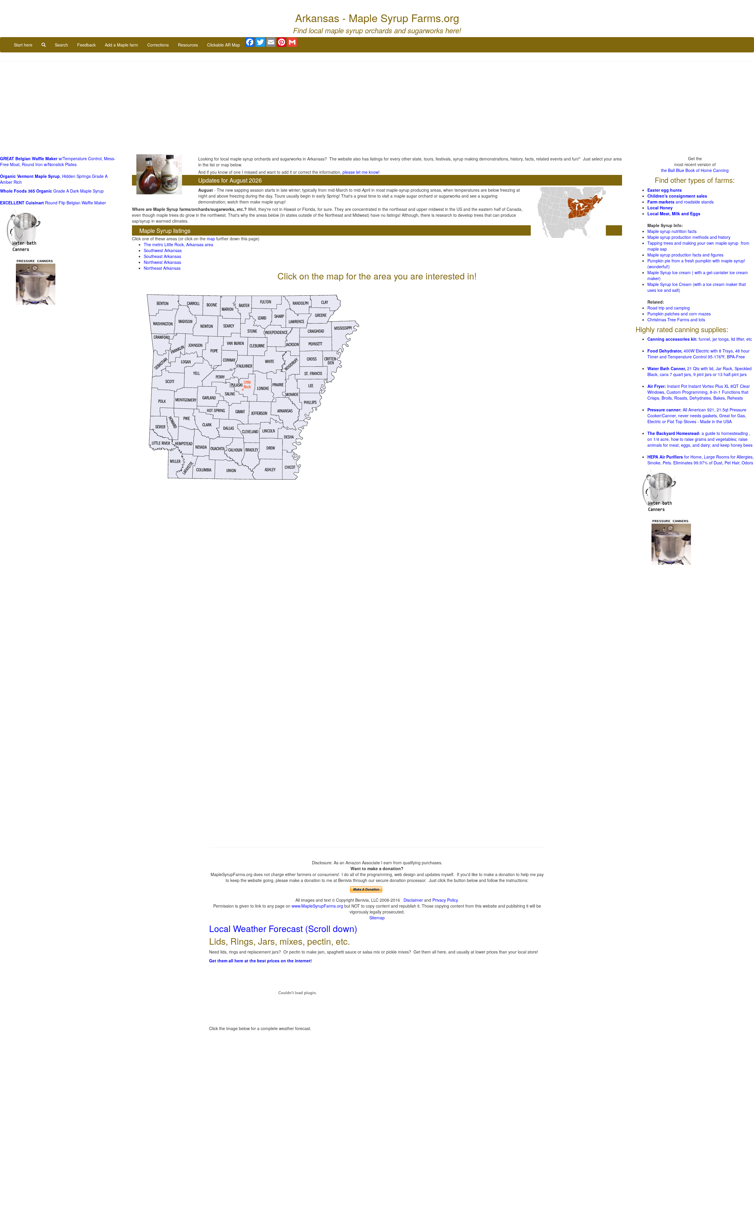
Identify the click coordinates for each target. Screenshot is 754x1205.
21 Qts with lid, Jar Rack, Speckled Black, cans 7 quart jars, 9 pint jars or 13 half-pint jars (699, 371)
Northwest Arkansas (162, 262)
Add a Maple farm (121, 45)
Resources (188, 45)
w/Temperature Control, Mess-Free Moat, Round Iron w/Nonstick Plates (57, 161)
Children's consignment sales (677, 195)
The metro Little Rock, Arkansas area (178, 244)
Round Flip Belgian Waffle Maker (53, 203)
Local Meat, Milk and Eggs (673, 213)
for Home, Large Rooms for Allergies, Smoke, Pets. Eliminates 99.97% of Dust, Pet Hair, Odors (700, 460)
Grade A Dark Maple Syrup (52, 191)
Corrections (158, 45)
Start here (23, 45)
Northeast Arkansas (162, 268)
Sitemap (377, 918)
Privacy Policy (445, 900)
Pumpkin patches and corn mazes (679, 313)
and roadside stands (680, 201)
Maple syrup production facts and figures (685, 254)
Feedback (86, 45)
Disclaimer (413, 900)
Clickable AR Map (223, 45)
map (211, 238)
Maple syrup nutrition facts (672, 231)
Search (61, 45)
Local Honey (660, 207)
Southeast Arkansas (162, 256)
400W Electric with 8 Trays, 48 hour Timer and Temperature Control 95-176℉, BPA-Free (698, 354)
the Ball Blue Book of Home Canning (695, 170)
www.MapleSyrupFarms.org (317, 906)
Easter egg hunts (664, 190)
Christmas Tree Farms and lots (676, 319)
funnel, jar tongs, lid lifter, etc (699, 339)
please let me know (360, 172)
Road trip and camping (668, 307)
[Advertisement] (377, 108)
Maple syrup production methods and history (688, 237)
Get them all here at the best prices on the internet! (260, 961)
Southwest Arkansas (163, 250)
